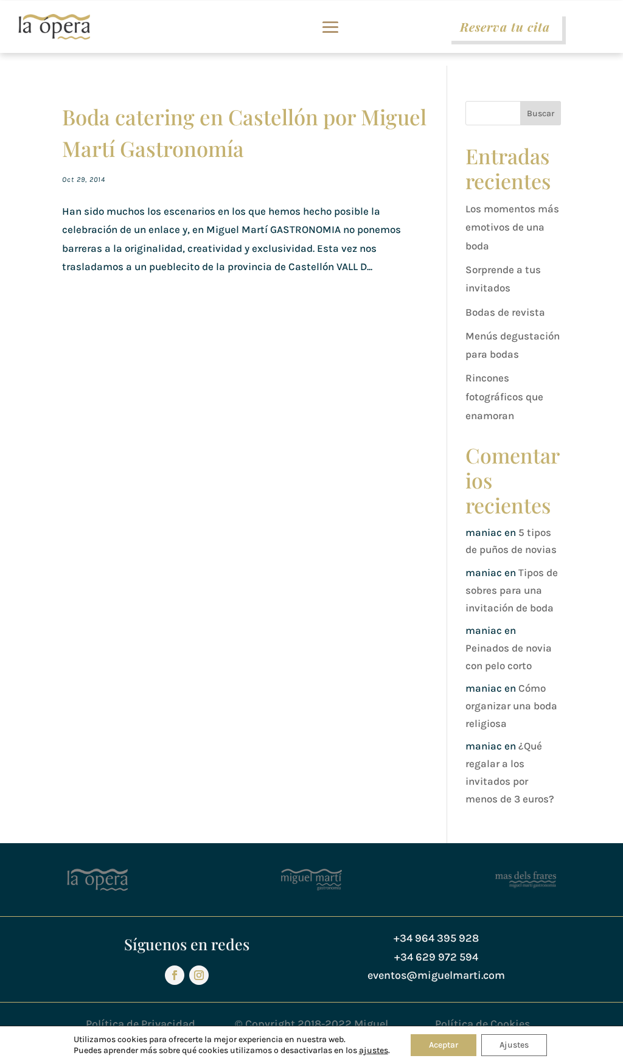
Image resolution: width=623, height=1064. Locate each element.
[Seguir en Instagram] (199, 975)
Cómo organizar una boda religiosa (511, 705)
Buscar (540, 113)
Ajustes (514, 1045)
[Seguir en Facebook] (174, 975)
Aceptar (443, 1045)
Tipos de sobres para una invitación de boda (511, 590)
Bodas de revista (505, 312)
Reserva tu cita (505, 26)
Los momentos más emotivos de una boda (512, 227)
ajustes (373, 1050)
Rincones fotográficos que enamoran (504, 396)
